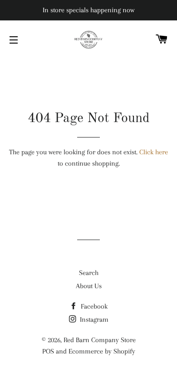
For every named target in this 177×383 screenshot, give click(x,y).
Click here (153, 152)
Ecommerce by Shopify (102, 351)
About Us (89, 286)
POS (48, 351)
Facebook (93, 306)
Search (88, 273)
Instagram (93, 319)
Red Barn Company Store (100, 340)
